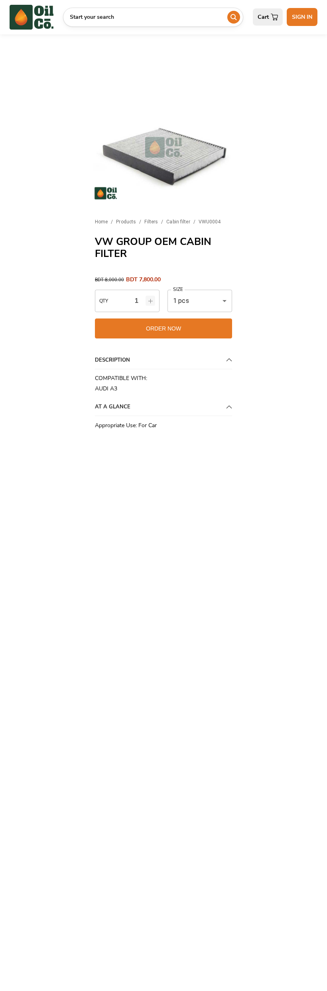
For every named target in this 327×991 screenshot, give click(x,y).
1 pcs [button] (181, 300)
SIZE (178, 289)
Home (101, 222)
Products (126, 222)
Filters (151, 222)
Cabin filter (178, 222)
